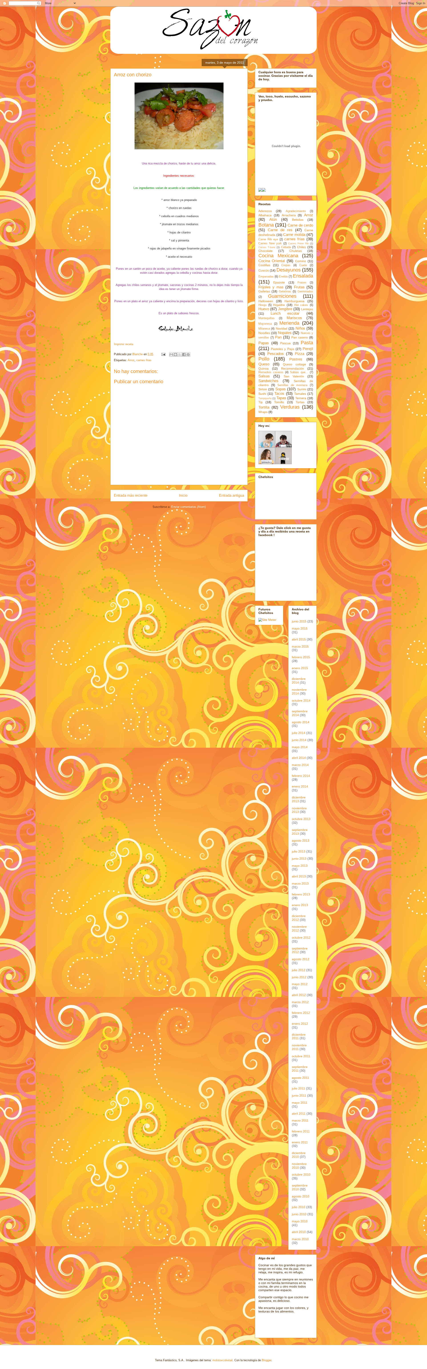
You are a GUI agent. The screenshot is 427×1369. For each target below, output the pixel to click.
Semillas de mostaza (292, 385)
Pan (278, 337)
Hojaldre (279, 305)
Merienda (289, 323)
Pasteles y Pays (282, 349)
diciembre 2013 (299, 799)
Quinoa (263, 368)
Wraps (263, 412)
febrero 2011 (301, 1131)
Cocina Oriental (271, 261)
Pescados (275, 354)
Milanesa (264, 328)
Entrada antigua (231, 495)
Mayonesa (265, 323)
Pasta (307, 342)
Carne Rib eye (268, 239)
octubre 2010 (301, 1174)
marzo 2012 (300, 1002)
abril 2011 (299, 1113)
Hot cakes (301, 305)
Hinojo (262, 305)
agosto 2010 (300, 1196)
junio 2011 (299, 1095)
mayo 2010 (300, 1221)
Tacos (279, 393)
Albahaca (265, 215)
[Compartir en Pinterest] (188, 354)
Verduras (290, 407)
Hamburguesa (294, 301)
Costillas (264, 265)
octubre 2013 (301, 819)
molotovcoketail (222, 1360)
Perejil (308, 349)
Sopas (280, 389)
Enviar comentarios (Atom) (188, 506)
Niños (300, 328)
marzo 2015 (300, 646)
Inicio (183, 495)
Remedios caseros (270, 372)
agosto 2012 (300, 959)
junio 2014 (299, 740)
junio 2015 (299, 621)
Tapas (281, 398)
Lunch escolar (285, 313)
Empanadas (266, 276)
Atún (273, 219)
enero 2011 (300, 1142)
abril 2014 (299, 757)
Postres (295, 359)
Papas (263, 343)
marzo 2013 (300, 883)
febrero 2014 (301, 776)
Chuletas (295, 251)
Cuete (303, 265)
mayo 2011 (299, 1102)
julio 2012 (298, 970)
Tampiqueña (265, 398)
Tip (260, 402)
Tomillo (279, 402)
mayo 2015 (300, 628)
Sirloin (262, 389)
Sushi (262, 393)
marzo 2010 (300, 1239)
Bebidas (297, 219)
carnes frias (143, 360)
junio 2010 (299, 1214)
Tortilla (263, 407)
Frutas (299, 287)
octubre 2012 (301, 937)
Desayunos (288, 270)
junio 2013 (299, 858)
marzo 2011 (300, 1120)
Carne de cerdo (300, 225)
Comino (300, 261)
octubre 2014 (301, 700)
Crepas (285, 265)
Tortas (300, 402)
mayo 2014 (300, 747)
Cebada (286, 247)
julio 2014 (298, 733)
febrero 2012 (301, 1013)
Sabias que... (299, 372)
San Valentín (294, 376)
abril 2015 (299, 639)
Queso (263, 364)
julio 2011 (298, 1088)
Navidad (281, 328)
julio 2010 (298, 1207)
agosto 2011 (300, 1077)
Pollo (263, 359)
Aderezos (265, 211)
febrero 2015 (301, 657)
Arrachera (289, 215)
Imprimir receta (123, 344)
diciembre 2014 (299, 680)
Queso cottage (294, 364)
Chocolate (265, 251)
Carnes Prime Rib (298, 243)
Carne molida (294, 235)
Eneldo (283, 276)
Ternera (300, 398)
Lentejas (307, 309)
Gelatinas (285, 291)
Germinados (305, 291)
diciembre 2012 (299, 917)
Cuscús (263, 270)
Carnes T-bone (266, 247)
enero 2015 (300, 668)
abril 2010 (299, 1232)
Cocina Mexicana (278, 255)
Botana (266, 225)
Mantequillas (266, 318)
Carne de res (280, 230)
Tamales (300, 393)
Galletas (264, 291)
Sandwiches (268, 381)
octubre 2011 (301, 1056)
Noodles (264, 333)
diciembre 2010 (299, 1154)
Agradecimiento (296, 211)
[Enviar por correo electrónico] (171, 354)
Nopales (285, 333)
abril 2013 (299, 876)
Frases (302, 282)
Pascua (285, 343)
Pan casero (299, 337)
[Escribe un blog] (175, 354)
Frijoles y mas (271, 287)
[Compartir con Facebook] (184, 354)
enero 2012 (300, 1023)
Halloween (265, 301)
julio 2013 (298, 851)
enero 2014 (300, 786)
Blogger (266, 1360)
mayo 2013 (300, 865)
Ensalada (303, 276)
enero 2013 (300, 905)
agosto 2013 (300, 840)
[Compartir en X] (179, 354)
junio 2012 (299, 977)
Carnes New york (270, 243)
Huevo (263, 309)
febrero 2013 (301, 894)
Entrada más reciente (130, 495)
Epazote (279, 282)
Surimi (301, 389)
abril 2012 (299, 995)
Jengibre (285, 309)
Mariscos (294, 318)
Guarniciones (282, 296)
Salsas (264, 376)
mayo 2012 (300, 984)
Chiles (301, 247)
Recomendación (292, 368)
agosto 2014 (300, 722)
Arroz (131, 360)
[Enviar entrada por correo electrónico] (163, 354)
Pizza (299, 354)
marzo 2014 (300, 765)
